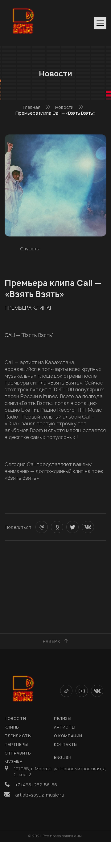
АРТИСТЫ (64, 727)
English (62, 757)
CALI (10, 335)
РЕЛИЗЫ (63, 718)
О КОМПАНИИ (68, 735)
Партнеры (16, 744)
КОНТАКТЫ (66, 744)
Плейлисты (18, 735)
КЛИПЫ (12, 727)
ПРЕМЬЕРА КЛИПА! (28, 307)
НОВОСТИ (15, 718)
